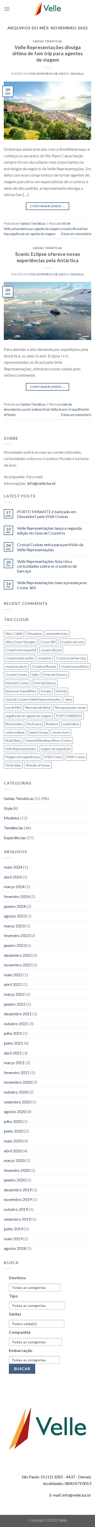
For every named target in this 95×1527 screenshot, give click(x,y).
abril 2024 (13, 876)
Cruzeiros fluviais (44, 666)
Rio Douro (34, 724)
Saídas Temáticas (47, 41)
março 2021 (14, 1062)
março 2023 (14, 925)
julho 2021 (13, 1033)
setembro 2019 (17, 1219)
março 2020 (14, 1160)
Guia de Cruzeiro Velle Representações (33, 699)
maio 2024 (13, 867)
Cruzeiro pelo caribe (19, 658)
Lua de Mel (13, 707)
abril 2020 (13, 1150)
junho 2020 (13, 1131)
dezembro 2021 (18, 1013)
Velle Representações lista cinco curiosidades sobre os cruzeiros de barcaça (47, 566)
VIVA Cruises (75, 757)
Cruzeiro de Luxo (72, 642)
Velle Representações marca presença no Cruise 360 (52, 585)
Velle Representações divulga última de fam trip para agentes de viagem (47, 53)
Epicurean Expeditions (20, 691)
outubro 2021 (16, 1023)
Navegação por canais (70, 707)
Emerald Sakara (44, 683)
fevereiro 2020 (17, 1170)
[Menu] (7, 9)
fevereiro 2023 (17, 935)
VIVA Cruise (53, 757)
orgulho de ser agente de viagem (32, 234)
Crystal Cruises (16, 675)
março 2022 (14, 994)
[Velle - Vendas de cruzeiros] (47, 9)
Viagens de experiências (22, 757)
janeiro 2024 (15, 906)
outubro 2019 (16, 1209)
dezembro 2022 (18, 955)
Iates (68, 699)
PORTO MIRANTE (69, 716)
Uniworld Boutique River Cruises (48, 740)
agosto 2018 (15, 1248)
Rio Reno (52, 724)
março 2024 (14, 886)
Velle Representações (20, 749)
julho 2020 (13, 1121)
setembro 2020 (17, 1101)
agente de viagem (47, 229)
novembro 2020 (18, 1082)
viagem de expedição (56, 749)
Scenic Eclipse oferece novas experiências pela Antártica (47, 257)
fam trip (61, 691)
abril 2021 (13, 1053)
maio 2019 (13, 1238)
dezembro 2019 (18, 1189)
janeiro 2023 (15, 945)
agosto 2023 (15, 915)
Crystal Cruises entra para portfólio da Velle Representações (50, 547)
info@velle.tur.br (41, 483)
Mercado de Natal (37, 707)
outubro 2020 (16, 1092)
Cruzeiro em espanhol (20, 650)
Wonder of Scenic (38, 765)
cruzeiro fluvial (71, 229)
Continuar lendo (47, 206)
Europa (46, 691)
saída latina (71, 724)
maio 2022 (13, 974)
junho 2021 (13, 1043)
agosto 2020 (15, 1111)
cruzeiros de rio (16, 666)
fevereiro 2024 (17, 896)
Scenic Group (68, 409)
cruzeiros (44, 658)
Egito (35, 675)
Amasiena (34, 634)
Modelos (12, 817)
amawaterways (23, 229)
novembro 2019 (18, 1199)
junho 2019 (13, 1228)
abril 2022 (13, 984)
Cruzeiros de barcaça (71, 658)
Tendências (13, 827)
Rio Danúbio (14, 724)
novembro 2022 (18, 964)
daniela (77, 73)
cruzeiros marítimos (75, 666)
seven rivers (61, 732)
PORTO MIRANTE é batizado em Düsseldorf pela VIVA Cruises (46, 514)
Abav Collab (14, 634)
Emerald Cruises (17, 683)
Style (8, 808)
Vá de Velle (50, 409)
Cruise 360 (47, 642)
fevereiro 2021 (17, 1072)
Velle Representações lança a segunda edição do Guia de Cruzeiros (49, 530)
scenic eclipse (32, 409)
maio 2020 (13, 1140)
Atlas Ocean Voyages (20, 642)
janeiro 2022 (15, 1004)
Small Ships (13, 740)
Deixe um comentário (76, 234)
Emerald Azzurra (55, 675)
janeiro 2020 (15, 1179)
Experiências (15, 837)
